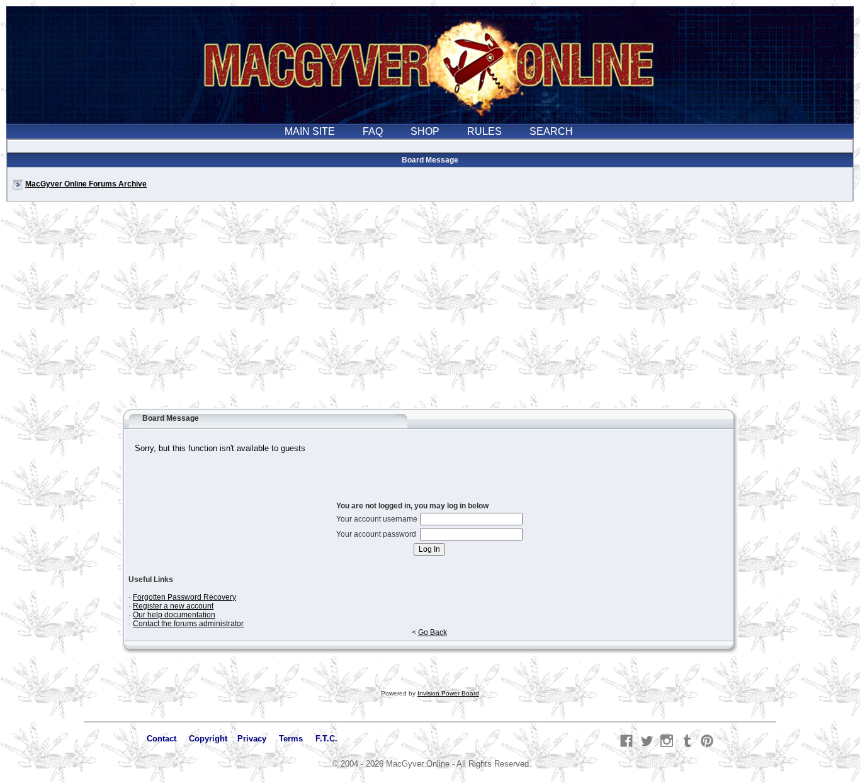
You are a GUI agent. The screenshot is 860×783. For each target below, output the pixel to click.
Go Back (432, 632)
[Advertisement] (430, 311)
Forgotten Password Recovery (184, 597)
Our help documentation (174, 614)
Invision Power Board (448, 693)
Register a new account (173, 606)
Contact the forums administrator (188, 623)
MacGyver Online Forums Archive (86, 184)
